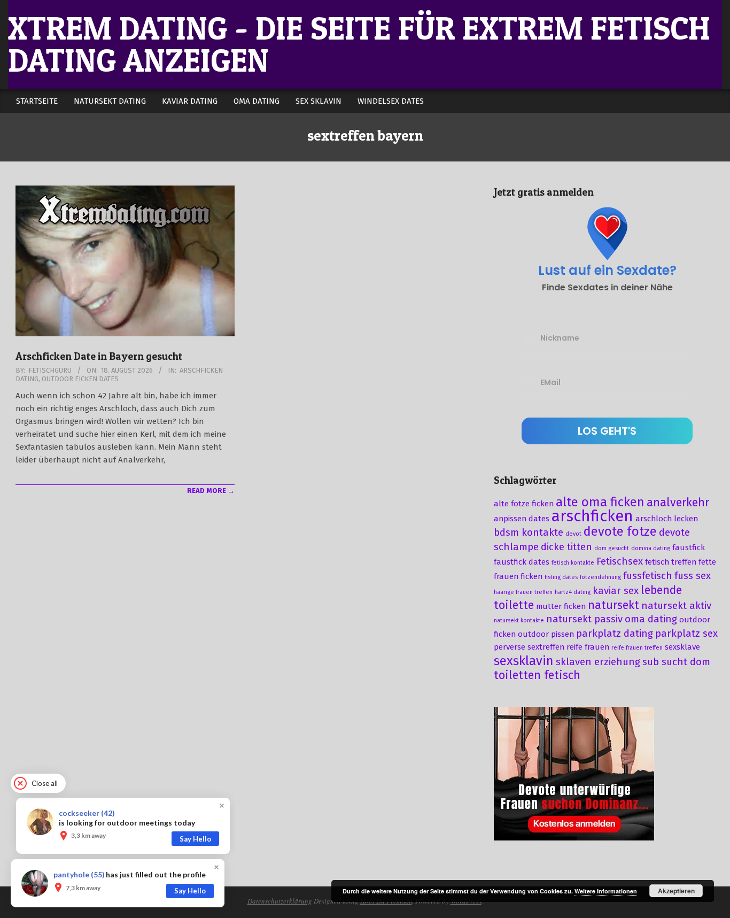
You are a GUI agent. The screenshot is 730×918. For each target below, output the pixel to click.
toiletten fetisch (537, 675)
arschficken (592, 516)
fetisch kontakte (573, 562)
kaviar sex (616, 591)
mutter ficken (561, 606)
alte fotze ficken (524, 503)
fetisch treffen (670, 562)
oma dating (651, 619)
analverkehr (678, 503)
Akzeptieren (676, 891)
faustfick (688, 547)
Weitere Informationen (605, 891)
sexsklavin (524, 660)
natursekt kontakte (519, 620)
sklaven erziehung (598, 662)
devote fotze (620, 531)
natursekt (613, 605)
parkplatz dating (614, 633)
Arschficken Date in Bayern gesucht (98, 356)
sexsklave (682, 647)
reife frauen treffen (637, 647)
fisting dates (561, 577)
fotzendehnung (600, 577)
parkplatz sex (686, 633)
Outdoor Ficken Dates (80, 379)
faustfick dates (521, 562)
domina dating (650, 548)
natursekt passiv (584, 619)
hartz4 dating (573, 592)
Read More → (211, 491)
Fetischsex (619, 561)
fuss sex (692, 576)
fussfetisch (647, 576)
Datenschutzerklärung (279, 901)
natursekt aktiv (676, 606)
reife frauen (587, 647)
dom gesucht (611, 548)
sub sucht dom (676, 662)
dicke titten (566, 547)
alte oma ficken (600, 502)
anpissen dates (521, 518)
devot (573, 533)
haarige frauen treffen (523, 592)
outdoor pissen (546, 634)
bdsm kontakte (528, 532)
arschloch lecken (666, 518)
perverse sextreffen (529, 647)
